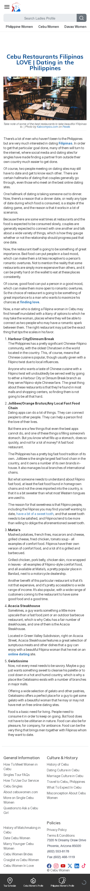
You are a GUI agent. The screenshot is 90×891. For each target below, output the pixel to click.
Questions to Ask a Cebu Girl (20, 810)
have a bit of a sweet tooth (35, 514)
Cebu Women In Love (18, 866)
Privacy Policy (57, 830)
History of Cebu (58, 764)
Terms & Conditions (61, 835)
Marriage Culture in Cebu (65, 776)
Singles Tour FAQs (16, 775)
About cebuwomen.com (20, 792)
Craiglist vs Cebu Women (21, 860)
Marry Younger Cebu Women (18, 846)
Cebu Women (48, 27)
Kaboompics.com (47, 126)
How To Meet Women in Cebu (20, 766)
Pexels (66, 126)
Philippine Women (19, 27)
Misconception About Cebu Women (66, 795)
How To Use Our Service (21, 780)
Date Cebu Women (16, 838)
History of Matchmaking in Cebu (22, 830)
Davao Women (75, 27)
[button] (6, 6)
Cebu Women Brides (18, 854)
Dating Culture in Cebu (63, 770)
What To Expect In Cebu (64, 787)
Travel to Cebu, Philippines (66, 782)
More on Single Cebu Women (18, 800)
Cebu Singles (12, 786)
